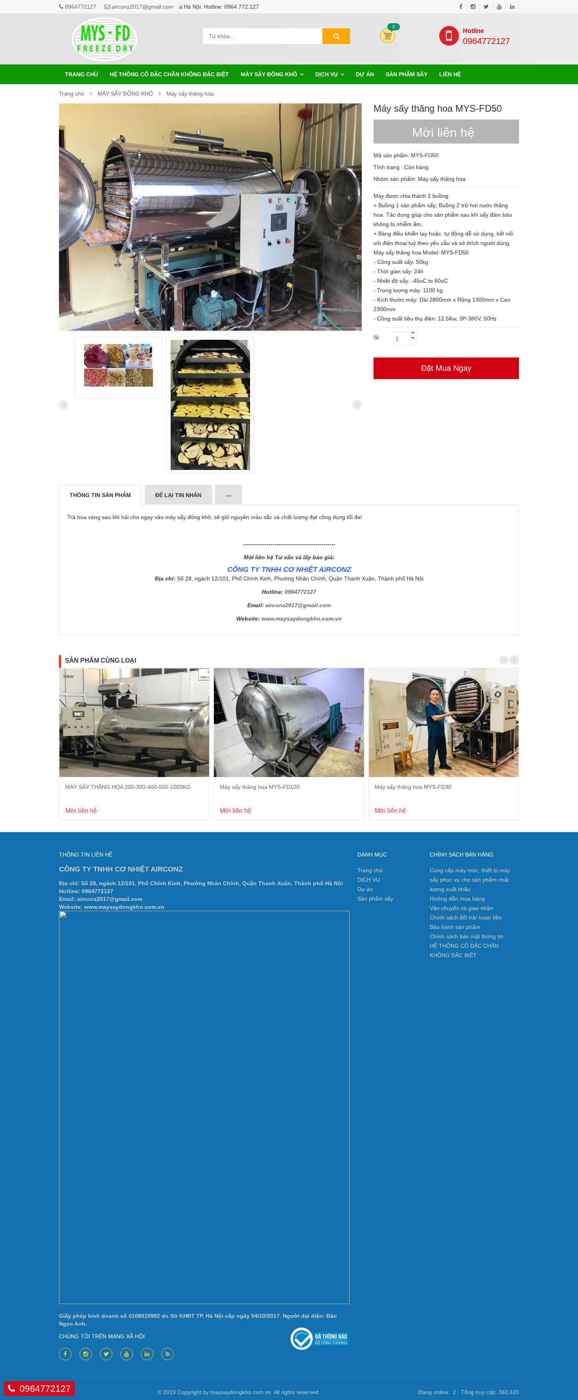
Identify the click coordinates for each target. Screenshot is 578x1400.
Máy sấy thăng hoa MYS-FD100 (260, 787)
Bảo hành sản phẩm (455, 927)
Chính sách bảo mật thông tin (466, 936)
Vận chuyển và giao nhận (461, 908)
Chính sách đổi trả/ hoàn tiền (466, 917)
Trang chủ (81, 74)
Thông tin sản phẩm (100, 495)
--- (229, 495)
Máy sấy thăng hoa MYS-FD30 (413, 787)
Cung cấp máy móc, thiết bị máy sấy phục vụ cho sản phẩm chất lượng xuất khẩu (470, 879)
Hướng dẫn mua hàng (457, 898)
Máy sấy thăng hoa (190, 93)
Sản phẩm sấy (406, 74)
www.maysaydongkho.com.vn (301, 618)
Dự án (365, 74)
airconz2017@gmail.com (298, 605)
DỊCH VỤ (326, 74)
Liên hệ (450, 74)
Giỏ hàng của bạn (387, 35)
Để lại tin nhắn (178, 495)
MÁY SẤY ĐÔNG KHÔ (269, 74)
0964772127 (486, 37)
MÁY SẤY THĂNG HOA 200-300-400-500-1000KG (128, 787)
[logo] (106, 25)
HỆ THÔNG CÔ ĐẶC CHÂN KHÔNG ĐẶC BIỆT (169, 74)
